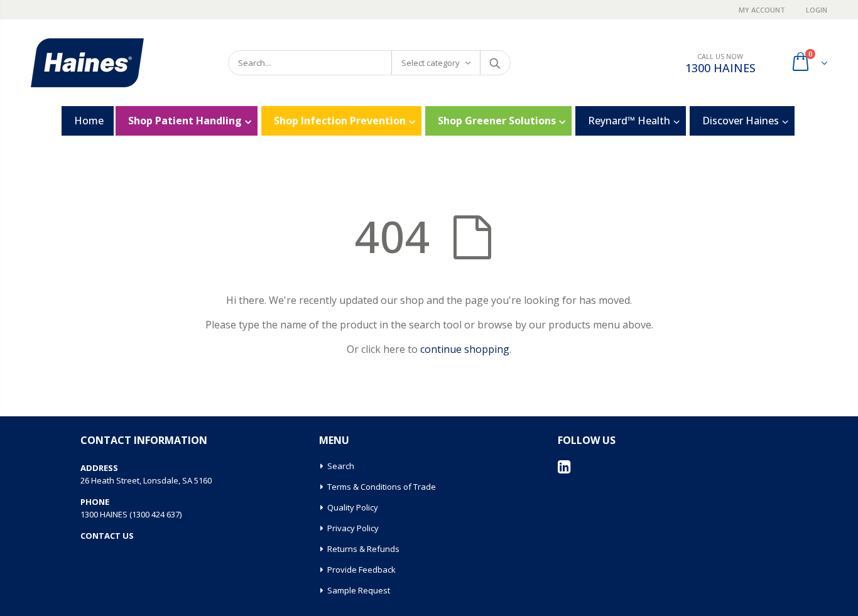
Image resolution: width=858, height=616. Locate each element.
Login (816, 9)
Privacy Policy (353, 528)
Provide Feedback (361, 569)
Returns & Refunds (363, 548)
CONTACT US (107, 535)
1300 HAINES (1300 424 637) (131, 514)
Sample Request (358, 590)
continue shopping (464, 349)
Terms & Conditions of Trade (381, 486)
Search (495, 63)
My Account (763, 9)
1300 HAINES (720, 67)
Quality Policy (352, 507)
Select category (430, 62)
